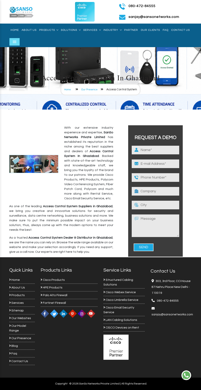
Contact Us (180, 30)
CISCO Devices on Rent (122, 327)
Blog (14, 345)
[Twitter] (54, 313)
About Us (29, 30)
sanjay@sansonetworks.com (172, 314)
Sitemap (17, 310)
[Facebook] (45, 313)
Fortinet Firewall (54, 302)
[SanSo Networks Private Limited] (21, 11)
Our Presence (89, 89)
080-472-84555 (142, 6)
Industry (110, 30)
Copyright (61, 383)
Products (47, 30)
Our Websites (21, 318)
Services (90, 30)
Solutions (69, 30)
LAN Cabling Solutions (121, 319)
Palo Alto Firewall (54, 295)
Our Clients (150, 30)
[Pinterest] (73, 313)
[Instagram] (82, 313)
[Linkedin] (63, 313)
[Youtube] (91, 313)
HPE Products (52, 287)
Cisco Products (53, 279)
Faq (165, 30)
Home (15, 30)
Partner (131, 30)
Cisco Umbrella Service (121, 299)
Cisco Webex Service (120, 292)
